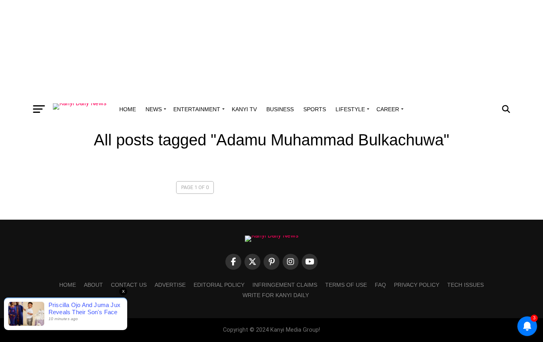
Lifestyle (350, 109)
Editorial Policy (219, 285)
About (93, 285)
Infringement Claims (284, 285)
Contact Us (129, 285)
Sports (314, 109)
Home (127, 109)
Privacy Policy (416, 285)
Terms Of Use (346, 285)
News (153, 109)
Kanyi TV (244, 109)
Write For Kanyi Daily (275, 295)
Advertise (170, 285)
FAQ (380, 285)
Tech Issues (465, 285)
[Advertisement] (271, 49)
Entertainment (196, 109)
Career (387, 109)
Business (280, 109)
